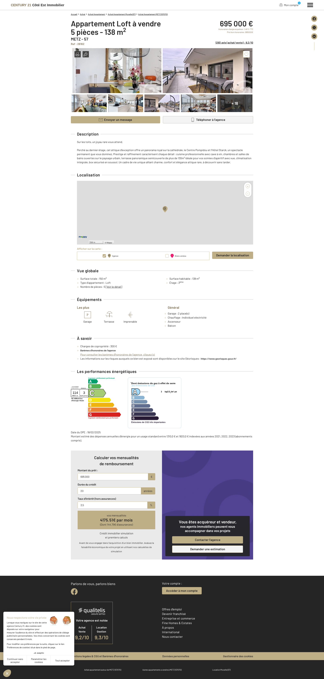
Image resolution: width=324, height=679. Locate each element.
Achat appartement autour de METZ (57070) (102, 670)
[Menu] (310, 4)
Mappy (109, 242)
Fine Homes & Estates (177, 623)
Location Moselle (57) (221, 670)
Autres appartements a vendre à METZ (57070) (162, 670)
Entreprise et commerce (178, 618)
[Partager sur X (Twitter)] (314, 28)
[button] (77, 54)
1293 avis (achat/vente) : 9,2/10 (234, 42)
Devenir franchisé (174, 614)
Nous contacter (172, 636)
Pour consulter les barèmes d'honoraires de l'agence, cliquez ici (117, 354)
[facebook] (74, 591)
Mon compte (291, 5)
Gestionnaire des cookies (238, 656)
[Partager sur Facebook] (314, 19)
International (170, 632)
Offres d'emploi (172, 609)
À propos (168, 627)
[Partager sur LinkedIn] (314, 36)
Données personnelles (175, 656)
